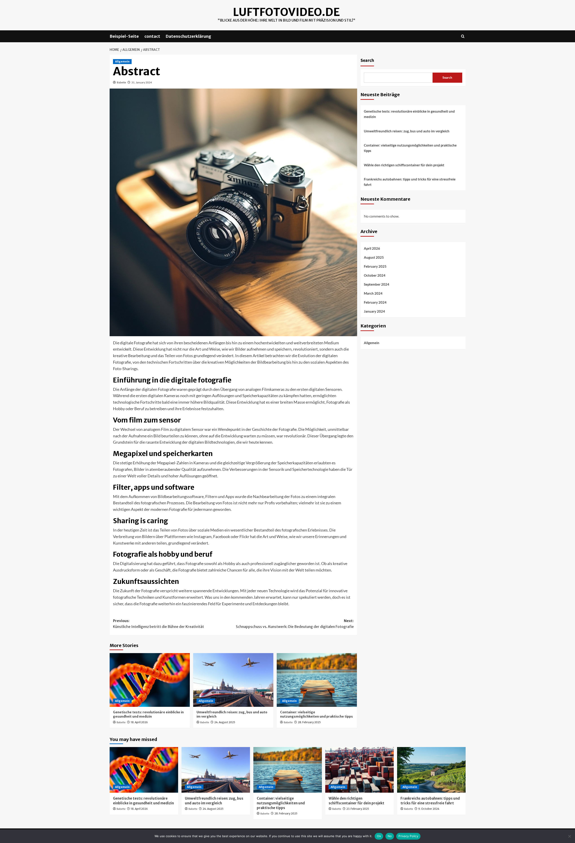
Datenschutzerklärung (188, 36)
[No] (569, 836)
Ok (379, 836)
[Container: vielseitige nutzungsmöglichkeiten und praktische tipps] (317, 680)
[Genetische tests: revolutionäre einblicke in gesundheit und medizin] (150, 680)
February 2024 (375, 302)
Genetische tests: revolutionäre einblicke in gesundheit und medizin (148, 714)
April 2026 (372, 249)
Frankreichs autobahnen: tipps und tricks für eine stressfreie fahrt (410, 182)
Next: (295, 623)
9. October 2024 (428, 808)
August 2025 (374, 258)
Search (367, 60)
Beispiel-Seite (124, 36)
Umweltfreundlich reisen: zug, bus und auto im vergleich (406, 131)
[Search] (463, 36)
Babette (121, 82)
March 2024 (373, 293)
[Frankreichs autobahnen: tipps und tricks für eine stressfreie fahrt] (431, 770)
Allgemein (122, 61)
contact (152, 36)
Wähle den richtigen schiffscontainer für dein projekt (404, 165)
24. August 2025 (224, 722)
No (390, 836)
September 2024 (376, 284)
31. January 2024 (141, 82)
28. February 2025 (309, 722)
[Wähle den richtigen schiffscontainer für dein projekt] (359, 770)
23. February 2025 (357, 808)
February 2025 (375, 267)
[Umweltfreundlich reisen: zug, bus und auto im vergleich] (233, 680)
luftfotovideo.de (286, 12)
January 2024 (374, 311)
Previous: (158, 623)
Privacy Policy (408, 836)
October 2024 (374, 276)
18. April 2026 (139, 722)
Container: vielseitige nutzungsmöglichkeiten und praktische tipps (316, 714)
